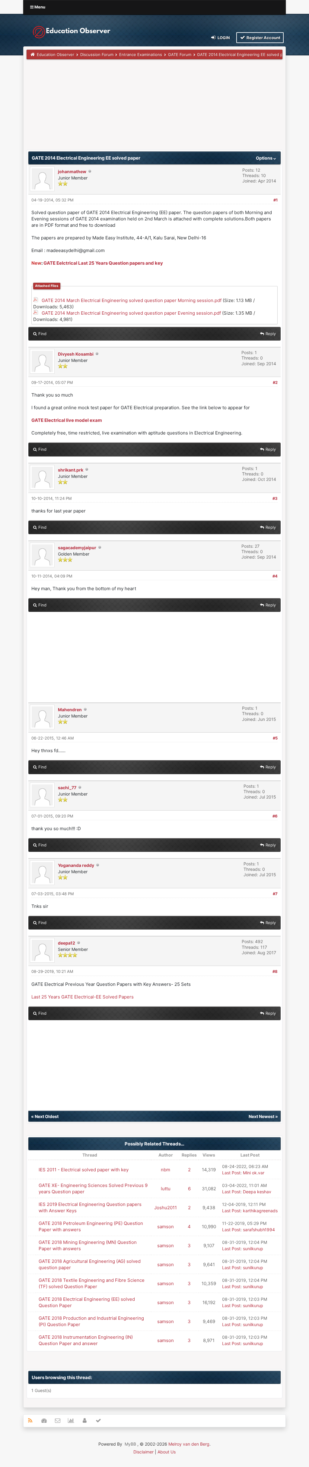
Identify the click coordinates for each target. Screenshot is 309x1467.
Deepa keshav (257, 1191)
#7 (275, 893)
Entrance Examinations (140, 54)
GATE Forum (179, 54)
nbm (165, 1170)
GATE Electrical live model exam (66, 420)
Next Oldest (47, 1116)
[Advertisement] (154, 107)
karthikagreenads (260, 1210)
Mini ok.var (253, 1172)
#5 (275, 738)
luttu (165, 1188)
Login (223, 37)
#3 (275, 498)
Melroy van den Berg (188, 1444)
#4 (275, 576)
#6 (275, 816)
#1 (275, 200)
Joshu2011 (165, 1207)
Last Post (231, 1172)
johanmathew (72, 171)
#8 (275, 971)
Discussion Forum (96, 54)
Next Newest (261, 1116)
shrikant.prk (70, 469)
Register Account (263, 37)
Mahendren (70, 709)
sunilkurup (253, 1248)
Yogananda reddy (76, 865)
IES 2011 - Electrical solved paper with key (84, 1170)
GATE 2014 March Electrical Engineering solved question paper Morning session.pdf (131, 300)
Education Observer (55, 54)
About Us (167, 1451)
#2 (275, 382)
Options (264, 157)
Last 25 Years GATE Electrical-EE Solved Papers (82, 997)
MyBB (130, 1444)
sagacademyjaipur (77, 547)
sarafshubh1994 (259, 1229)
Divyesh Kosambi (76, 354)
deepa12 (66, 942)
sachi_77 (67, 787)
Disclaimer (143, 1451)
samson (165, 1226)
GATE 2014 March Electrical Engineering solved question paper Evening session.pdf (131, 313)
